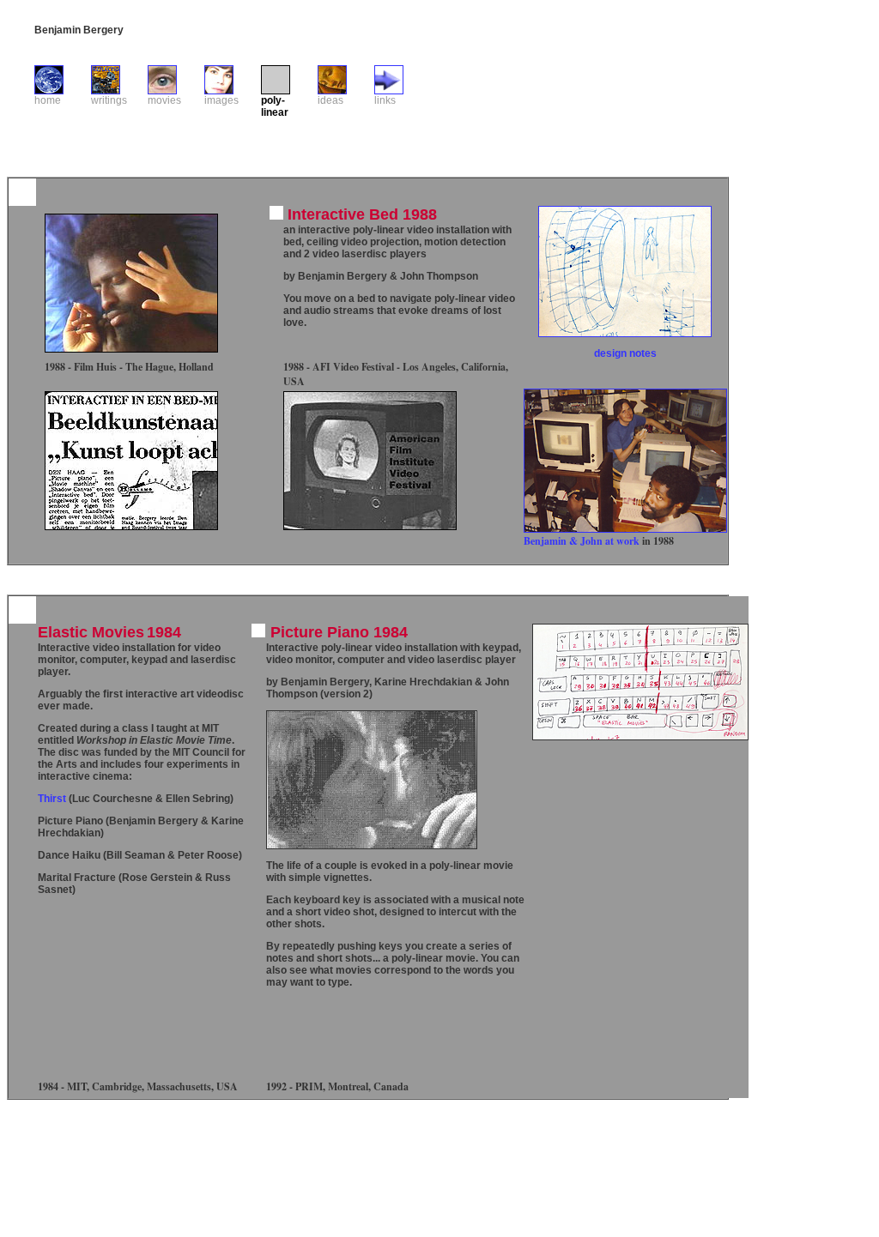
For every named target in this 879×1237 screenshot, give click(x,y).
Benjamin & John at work (583, 541)
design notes (625, 353)
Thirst (52, 799)
